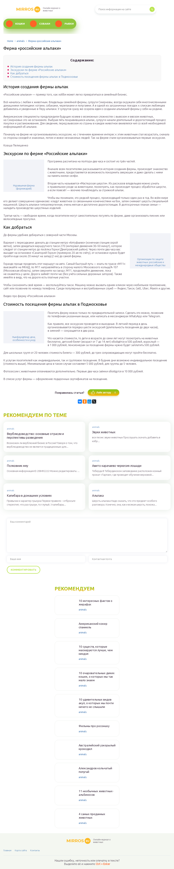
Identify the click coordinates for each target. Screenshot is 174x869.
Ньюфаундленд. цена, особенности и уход (24, 338)
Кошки (20, 23)
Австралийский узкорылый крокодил (97, 747)
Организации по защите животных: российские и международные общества (150, 262)
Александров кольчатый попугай (95, 770)
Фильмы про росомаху (94, 726)
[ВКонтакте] (80, 401)
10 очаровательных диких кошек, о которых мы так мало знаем (97, 676)
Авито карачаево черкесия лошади (116, 465)
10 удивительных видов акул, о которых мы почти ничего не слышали (96, 703)
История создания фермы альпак (31, 66)
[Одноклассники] (85, 401)
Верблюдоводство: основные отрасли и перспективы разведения (35, 435)
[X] (94, 401)
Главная (7, 850)
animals (21, 41)
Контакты (35, 850)
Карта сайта (21, 850)
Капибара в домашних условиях (29, 495)
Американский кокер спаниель (93, 625)
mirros (27, 9)
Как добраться (19, 73)
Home (10, 41)
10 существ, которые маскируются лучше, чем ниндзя (96, 650)
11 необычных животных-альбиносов (96, 792)
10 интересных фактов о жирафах (95, 602)
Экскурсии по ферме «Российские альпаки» (38, 69)
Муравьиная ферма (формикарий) (23, 187)
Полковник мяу (17, 465)
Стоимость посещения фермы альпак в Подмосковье (44, 76)
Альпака (98, 495)
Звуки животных (103, 432)
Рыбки (69, 23)
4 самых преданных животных (92, 815)
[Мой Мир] (89, 401)
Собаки (44, 23)
